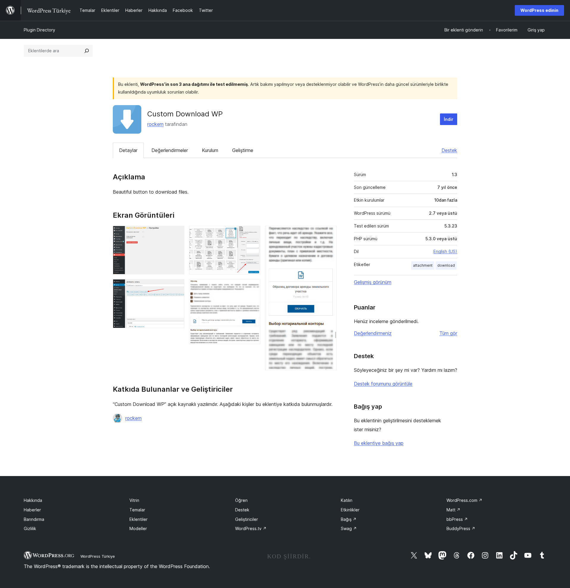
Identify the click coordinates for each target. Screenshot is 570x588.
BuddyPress (460, 528)
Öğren (241, 500)
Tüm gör (448, 333)
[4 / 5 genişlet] (252, 287)
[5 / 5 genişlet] (329, 234)
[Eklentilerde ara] (87, 51)
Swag (349, 528)
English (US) (445, 251)
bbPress (457, 519)
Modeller (138, 528)
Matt (453, 509)
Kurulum (210, 150)
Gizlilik (30, 528)
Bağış (349, 519)
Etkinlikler (350, 509)
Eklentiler (138, 519)
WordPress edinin (539, 10)
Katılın (346, 500)
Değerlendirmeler (169, 150)
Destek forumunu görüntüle (383, 384)
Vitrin (134, 500)
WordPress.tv (251, 528)
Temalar (137, 509)
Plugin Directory (39, 29)
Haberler (32, 509)
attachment (423, 265)
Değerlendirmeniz (373, 333)
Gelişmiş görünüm (372, 282)
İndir (448, 119)
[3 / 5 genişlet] (252, 234)
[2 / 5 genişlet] (176, 287)
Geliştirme (242, 150)
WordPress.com (464, 500)
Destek (449, 150)
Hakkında (33, 500)
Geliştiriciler (246, 519)
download (446, 265)
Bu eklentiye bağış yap (378, 443)
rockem (155, 124)
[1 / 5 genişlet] (176, 234)
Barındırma (34, 519)
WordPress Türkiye (97, 556)
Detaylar (128, 150)
